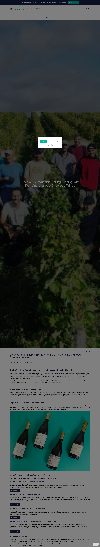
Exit (57, 141)
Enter (43, 141)
